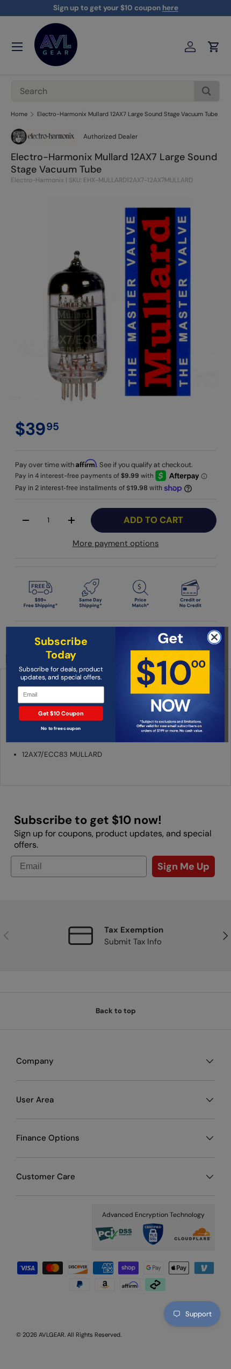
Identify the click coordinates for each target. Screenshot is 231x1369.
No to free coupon (61, 729)
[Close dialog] (214, 636)
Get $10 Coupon (60, 713)
